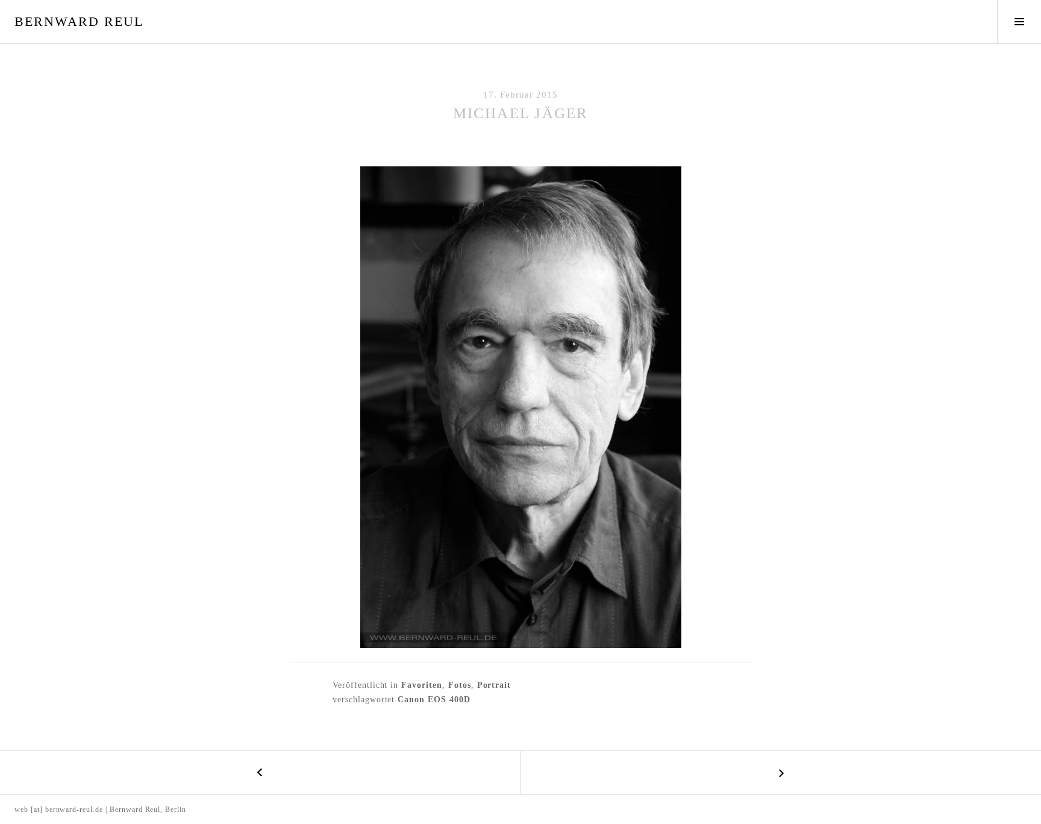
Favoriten (421, 685)
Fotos (459, 685)
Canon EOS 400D (434, 699)
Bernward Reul (78, 21)
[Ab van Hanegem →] (780, 772)
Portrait (494, 685)
